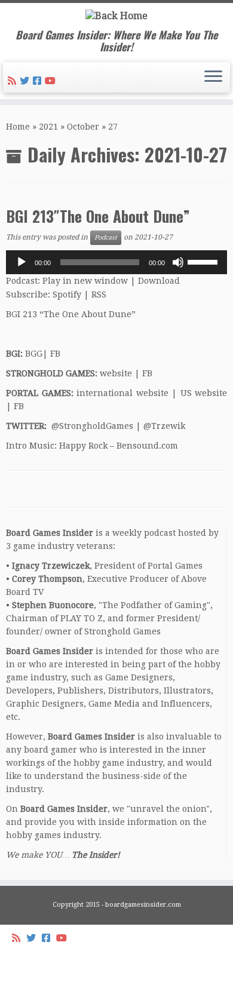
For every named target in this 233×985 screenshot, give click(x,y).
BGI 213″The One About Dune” (98, 215)
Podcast (105, 237)
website (116, 373)
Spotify (67, 294)
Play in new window (85, 281)
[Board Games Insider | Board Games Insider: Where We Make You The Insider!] (116, 16)
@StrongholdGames (92, 426)
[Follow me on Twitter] (26, 81)
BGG (33, 353)
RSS (98, 294)
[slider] (204, 261)
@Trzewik (164, 426)
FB (55, 353)
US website (204, 393)
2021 (48, 126)
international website (122, 393)
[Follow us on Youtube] (52, 81)
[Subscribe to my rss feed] (14, 81)
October (83, 126)
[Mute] (178, 262)
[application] (116, 262)
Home (18, 126)
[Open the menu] (213, 78)
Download (159, 281)
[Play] (21, 262)
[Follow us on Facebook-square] (39, 81)
